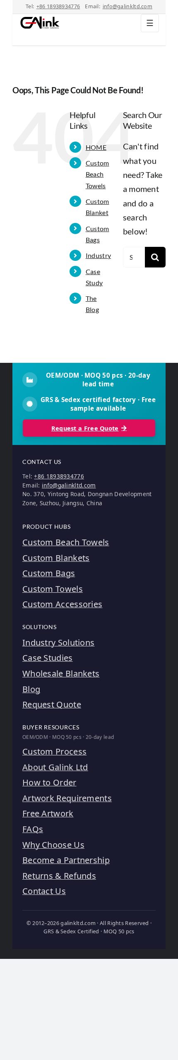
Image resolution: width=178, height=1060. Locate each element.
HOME (96, 147)
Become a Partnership (66, 860)
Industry (98, 255)
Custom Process (54, 751)
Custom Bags (48, 573)
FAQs (32, 829)
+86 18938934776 (58, 6)
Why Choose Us (53, 844)
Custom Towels (52, 588)
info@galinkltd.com (127, 6)
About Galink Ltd (55, 767)
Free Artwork (48, 813)
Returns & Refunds (59, 875)
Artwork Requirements (67, 798)
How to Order (49, 782)
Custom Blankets (56, 557)
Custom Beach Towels (97, 174)
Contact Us (44, 891)
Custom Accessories (62, 604)
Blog (31, 689)
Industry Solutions (58, 642)
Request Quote (51, 704)
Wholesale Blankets (60, 673)
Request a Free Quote (85, 428)
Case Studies (47, 657)
